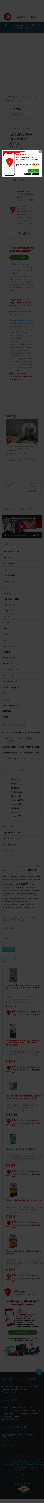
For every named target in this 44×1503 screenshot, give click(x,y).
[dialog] (22, 163)
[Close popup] (40, 151)
